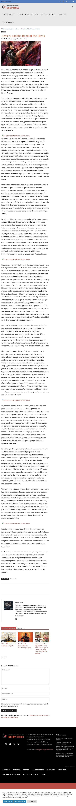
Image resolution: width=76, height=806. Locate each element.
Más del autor (21, 628)
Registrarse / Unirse (6, 1)
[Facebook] (60, 1)
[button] (72, 7)
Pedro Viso (7, 39)
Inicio (2, 29)
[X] (69, 1)
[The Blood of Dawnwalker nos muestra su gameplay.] (25, 637)
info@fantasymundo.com (44, 750)
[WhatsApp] (17, 591)
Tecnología (8, 22)
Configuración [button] (32, 801)
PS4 (11, 578)
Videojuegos (8, 14)
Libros (20, 14)
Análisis (17, 29)
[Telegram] (66, 1)
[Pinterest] (12, 591)
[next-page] (6, 657)
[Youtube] (73, 1)
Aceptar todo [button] (8, 801)
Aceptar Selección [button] (20, 801)
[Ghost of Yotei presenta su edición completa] (8, 637)
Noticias (4, 641)
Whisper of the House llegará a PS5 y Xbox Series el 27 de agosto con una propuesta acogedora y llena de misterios (65, 749)
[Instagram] (63, 1)
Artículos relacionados (9, 628)
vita (15, 578)
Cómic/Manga (31, 14)
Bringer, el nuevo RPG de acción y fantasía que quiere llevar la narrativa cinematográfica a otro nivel (64, 755)
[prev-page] (2, 657)
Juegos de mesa (48, 14)
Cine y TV (62, 14)
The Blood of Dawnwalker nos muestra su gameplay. (24, 645)
